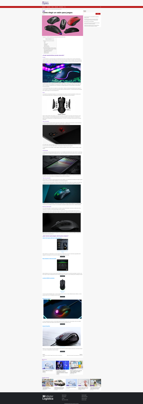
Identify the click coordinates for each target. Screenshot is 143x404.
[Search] (100, 7)
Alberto (44, 14)
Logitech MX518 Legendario (48, 278)
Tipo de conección (46, 45)
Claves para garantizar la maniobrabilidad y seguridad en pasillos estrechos (91, 17)
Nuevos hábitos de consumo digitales (89, 21)
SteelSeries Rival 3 (46, 298)
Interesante (80, 385)
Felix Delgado (68, 388)
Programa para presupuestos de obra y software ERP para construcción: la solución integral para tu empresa (91, 25)
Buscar (98, 13)
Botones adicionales (47, 46)
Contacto (63, 398)
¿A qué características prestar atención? (48, 40)
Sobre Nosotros (64, 396)
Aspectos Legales (84, 399)
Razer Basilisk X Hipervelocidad (49, 258)
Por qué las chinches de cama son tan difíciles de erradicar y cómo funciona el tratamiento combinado (92, 23)
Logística (44, 385)
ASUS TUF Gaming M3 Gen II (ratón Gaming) (50, 48)
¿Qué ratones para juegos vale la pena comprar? (49, 47)
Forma (45, 41)
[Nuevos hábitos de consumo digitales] (48, 365)
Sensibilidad (45, 44)
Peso (44, 42)
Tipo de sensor (46, 43)
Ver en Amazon (62, 256)
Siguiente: (74, 355)
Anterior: (52, 355)
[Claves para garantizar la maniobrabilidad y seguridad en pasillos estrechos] (47, 382)
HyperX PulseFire (46, 326)
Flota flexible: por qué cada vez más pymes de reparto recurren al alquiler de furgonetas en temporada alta (91, 19)
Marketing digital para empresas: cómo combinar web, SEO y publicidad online (76, 371)
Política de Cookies (84, 398)
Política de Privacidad (84, 396)
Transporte (56, 385)
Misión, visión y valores (65, 399)
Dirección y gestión (92, 385)
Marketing (44, 368)
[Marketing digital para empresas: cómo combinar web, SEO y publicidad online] (76, 365)
